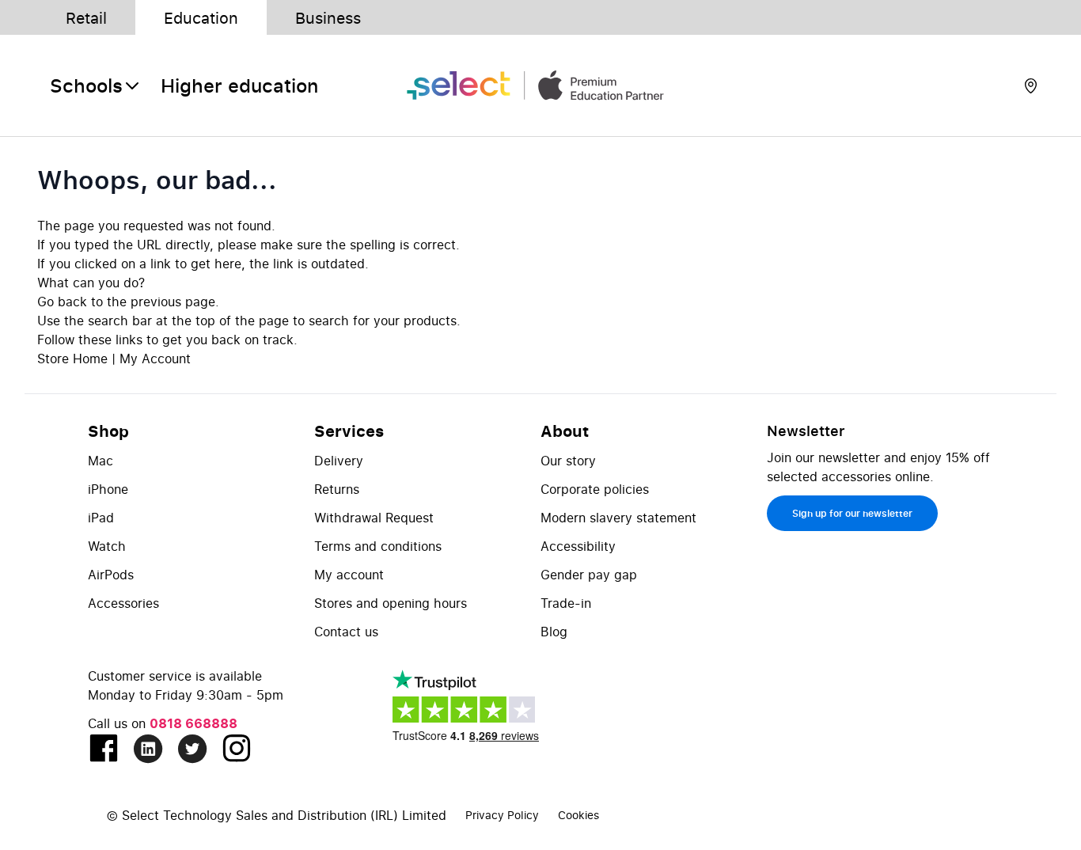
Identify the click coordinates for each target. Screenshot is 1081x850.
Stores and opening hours (390, 603)
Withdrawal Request (374, 517)
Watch (107, 546)
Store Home (72, 358)
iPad (101, 517)
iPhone (108, 489)
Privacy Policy (502, 814)
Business (328, 17)
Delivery (338, 460)
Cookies (578, 814)
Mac (100, 460)
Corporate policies (594, 489)
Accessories (123, 603)
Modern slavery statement (618, 517)
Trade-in (565, 603)
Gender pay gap (588, 574)
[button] (96, 85)
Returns (336, 489)
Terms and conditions (378, 546)
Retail (86, 17)
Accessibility (578, 546)
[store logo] (540, 86)
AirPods (111, 574)
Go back (62, 301)
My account (349, 574)
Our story (568, 460)
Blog (553, 631)
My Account (155, 358)
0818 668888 (193, 723)
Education (201, 17)
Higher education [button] (239, 85)
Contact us (346, 631)
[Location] (1031, 85)
